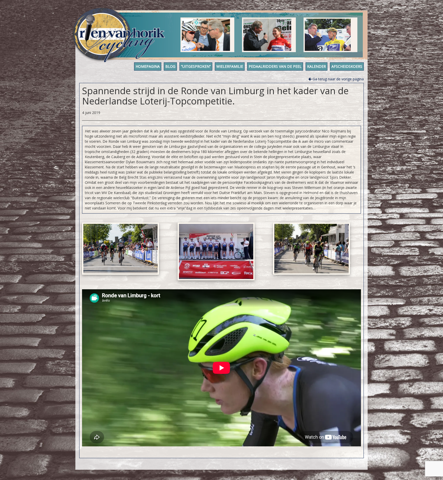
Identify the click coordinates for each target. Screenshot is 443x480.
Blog (170, 66)
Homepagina (148, 66)
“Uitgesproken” (196, 66)
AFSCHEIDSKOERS (346, 66)
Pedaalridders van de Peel (275, 66)
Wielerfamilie (229, 66)
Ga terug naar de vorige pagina (337, 78)
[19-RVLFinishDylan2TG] (311, 249)
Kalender (316, 66)
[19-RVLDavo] (216, 252)
